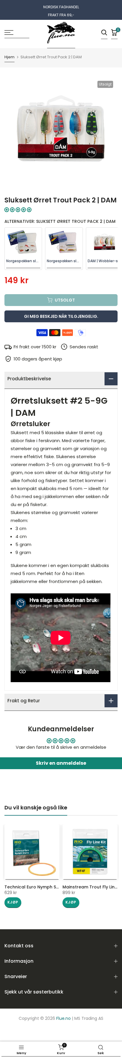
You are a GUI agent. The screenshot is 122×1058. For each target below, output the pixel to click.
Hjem (9, 57)
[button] (17, 210)
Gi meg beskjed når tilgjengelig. (61, 316)
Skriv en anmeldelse (61, 763)
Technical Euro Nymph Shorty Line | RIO (46, 887)
